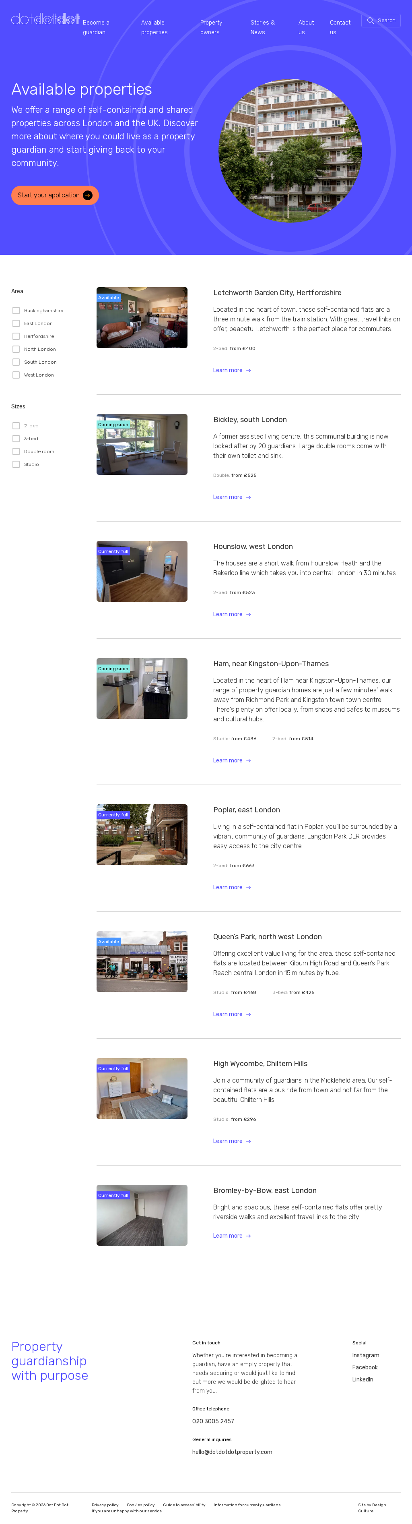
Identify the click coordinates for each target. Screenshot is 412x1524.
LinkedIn (362, 1379)
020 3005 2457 (213, 1421)
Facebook (365, 1367)
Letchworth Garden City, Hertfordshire (277, 292)
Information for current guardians (247, 1505)
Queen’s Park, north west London (267, 936)
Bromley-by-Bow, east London (265, 1190)
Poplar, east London (246, 809)
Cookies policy (141, 1505)
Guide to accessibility (184, 1505)
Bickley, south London (250, 419)
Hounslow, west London (253, 546)
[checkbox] (37, 310)
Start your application (49, 195)
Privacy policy (105, 1505)
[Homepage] (45, 19)
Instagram (365, 1355)
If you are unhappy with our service (127, 1511)
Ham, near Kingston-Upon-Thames (271, 663)
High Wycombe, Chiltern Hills (260, 1063)
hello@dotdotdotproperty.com (232, 1452)
